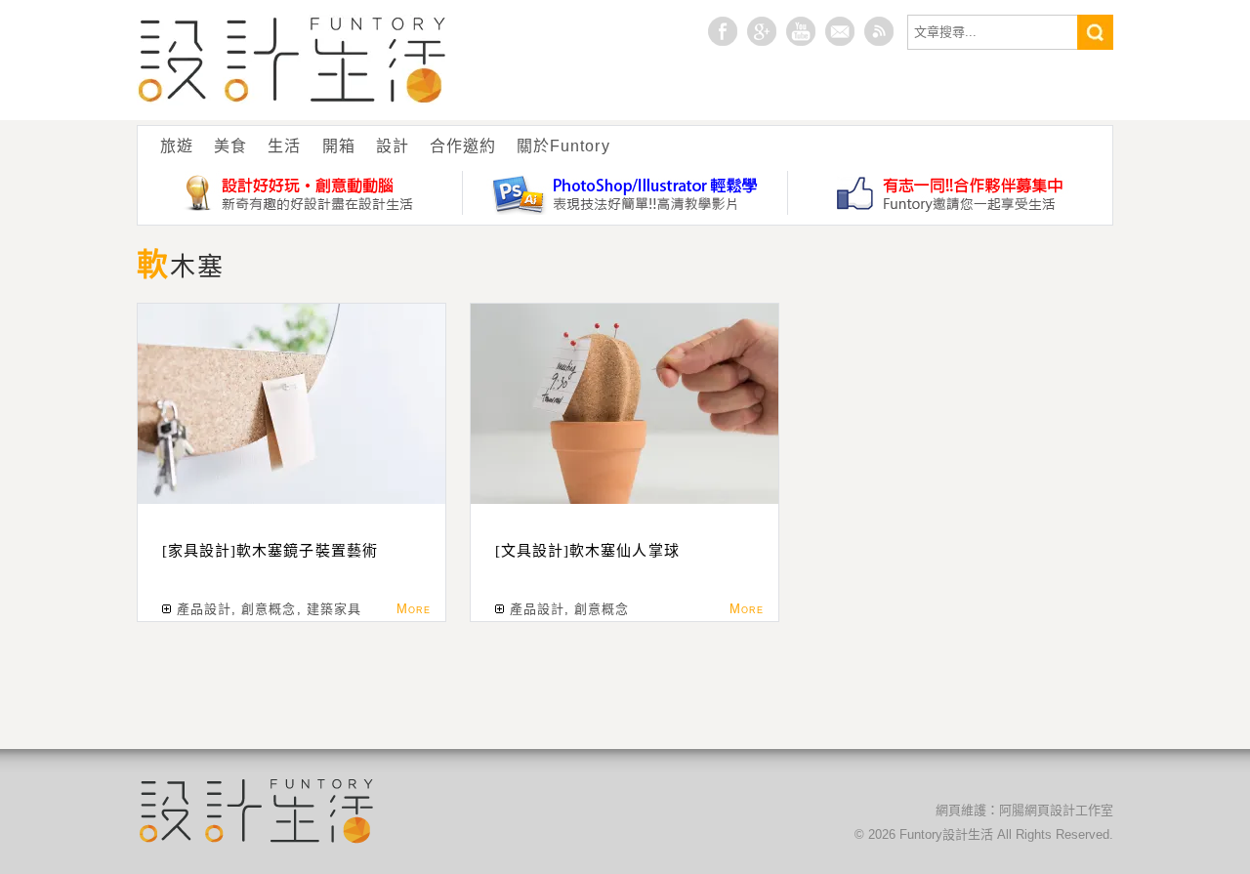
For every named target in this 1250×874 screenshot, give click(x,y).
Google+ (761, 31)
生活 (284, 146)
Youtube (800, 31)
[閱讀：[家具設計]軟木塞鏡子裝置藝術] (291, 404)
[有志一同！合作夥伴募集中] (950, 193)
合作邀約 (463, 146)
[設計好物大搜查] (300, 193)
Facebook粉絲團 (722, 31)
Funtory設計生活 (292, 60)
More (413, 609)
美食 (230, 146)
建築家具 (334, 609)
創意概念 (268, 609)
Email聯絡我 (839, 31)
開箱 (338, 146)
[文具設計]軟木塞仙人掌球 (587, 551)
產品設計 (204, 609)
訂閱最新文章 (879, 31)
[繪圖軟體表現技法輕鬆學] (625, 193)
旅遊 (176, 146)
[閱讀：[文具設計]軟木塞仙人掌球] (624, 404)
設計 (392, 146)
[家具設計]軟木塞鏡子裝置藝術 (270, 551)
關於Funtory (563, 146)
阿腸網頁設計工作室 (1056, 810)
